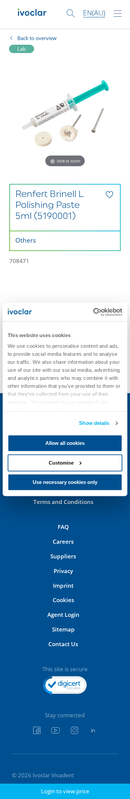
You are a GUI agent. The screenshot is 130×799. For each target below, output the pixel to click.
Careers (63, 541)
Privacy (63, 571)
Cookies (63, 600)
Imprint (63, 585)
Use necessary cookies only (65, 482)
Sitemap (63, 629)
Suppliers (63, 556)
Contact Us (63, 644)
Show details (94, 423)
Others (25, 240)
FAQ (63, 527)
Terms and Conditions (63, 502)
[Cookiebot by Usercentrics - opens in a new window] (94, 312)
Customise (61, 463)
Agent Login (63, 614)
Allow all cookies (65, 443)
